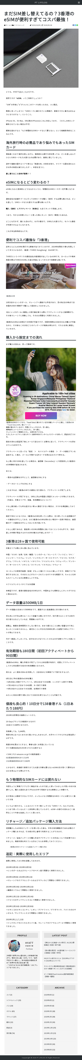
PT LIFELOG (41, 2)
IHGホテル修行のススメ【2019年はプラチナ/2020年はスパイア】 (59, 959)
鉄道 (8, 1027)
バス (8, 1005)
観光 (8, 1022)
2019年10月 (48, 1038)
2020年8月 (48, 995)
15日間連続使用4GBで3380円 (18, 761)
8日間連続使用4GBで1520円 (17, 757)
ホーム (8, 25)
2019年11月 (48, 1033)
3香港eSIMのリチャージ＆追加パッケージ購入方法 (28, 847)
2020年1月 (48, 1022)
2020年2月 (48, 1016)
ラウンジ (9, 1016)
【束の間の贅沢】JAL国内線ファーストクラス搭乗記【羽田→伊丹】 (59, 951)
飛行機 (8, 1033)
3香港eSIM (10, 296)
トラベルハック (19, 25)
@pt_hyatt (24, 92)
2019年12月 (48, 1027)
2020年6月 (48, 1000)
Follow (29, 949)
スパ (8, 995)
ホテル (8, 1011)
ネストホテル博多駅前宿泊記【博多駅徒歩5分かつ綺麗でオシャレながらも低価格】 (59, 967)
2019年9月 (48, 1044)
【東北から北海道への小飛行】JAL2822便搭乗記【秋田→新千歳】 (59, 943)
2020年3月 (48, 1011)
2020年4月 (48, 1005)
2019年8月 (48, 1049)
